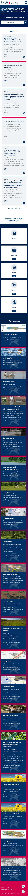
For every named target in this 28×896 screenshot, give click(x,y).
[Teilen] (23, 886)
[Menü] (26, 2)
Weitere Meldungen (13, 208)
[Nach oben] (23, 891)
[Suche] (25, 22)
